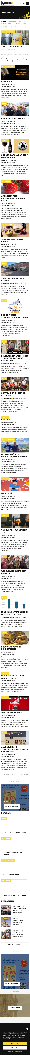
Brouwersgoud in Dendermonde (11, 648)
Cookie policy (10, 1051)
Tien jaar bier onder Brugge (14, 832)
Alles (3, 21)
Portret (4, 26)
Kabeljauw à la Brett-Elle (14, 895)
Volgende (25, 774)
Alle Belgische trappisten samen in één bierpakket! (14, 749)
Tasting (13, 26)
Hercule (5, 420)
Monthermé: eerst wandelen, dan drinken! (14, 455)
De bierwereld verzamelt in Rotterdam (15, 316)
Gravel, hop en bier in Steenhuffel (13, 394)
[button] (26, 1029)
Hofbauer (6, 81)
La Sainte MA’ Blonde (12, 675)
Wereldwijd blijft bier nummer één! (13, 572)
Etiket (4, 23)
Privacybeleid (18, 1051)
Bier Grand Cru (6, 283)
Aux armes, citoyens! (13, 118)
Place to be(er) (20, 23)
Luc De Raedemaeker (8, 50)
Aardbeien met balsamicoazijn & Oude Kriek (14, 198)
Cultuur (21, 21)
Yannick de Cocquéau (8, 160)
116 (19, 774)
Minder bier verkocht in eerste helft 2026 (14, 613)
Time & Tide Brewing (12, 47)
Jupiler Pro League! (12, 712)
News (10, 23)
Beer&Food (12, 21)
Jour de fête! (8, 493)
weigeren (14, 1047)
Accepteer (15, 1043)
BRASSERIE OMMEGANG (11, 875)
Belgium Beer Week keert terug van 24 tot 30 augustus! (14, 358)
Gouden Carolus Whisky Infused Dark (14, 156)
